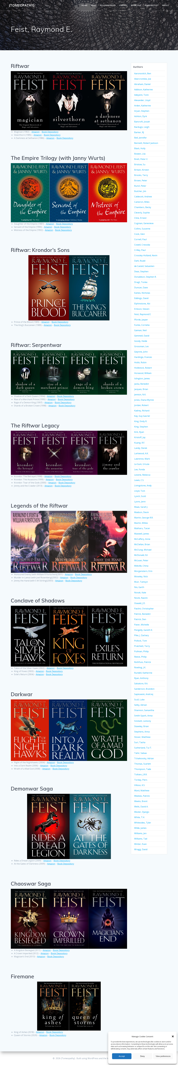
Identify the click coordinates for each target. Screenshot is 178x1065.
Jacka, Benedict (141, 383)
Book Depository (50, 131)
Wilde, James (140, 828)
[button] (172, 1036)
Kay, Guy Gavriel (142, 416)
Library (123, 5)
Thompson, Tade (142, 769)
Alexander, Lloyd (142, 100)
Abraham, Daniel (142, 84)
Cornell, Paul (140, 239)
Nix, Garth (139, 587)
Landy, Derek (140, 448)
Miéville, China (141, 565)
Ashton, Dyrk (140, 116)
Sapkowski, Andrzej (143, 694)
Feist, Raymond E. (142, 314)
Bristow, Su (139, 164)
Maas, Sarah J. (141, 506)
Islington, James (142, 378)
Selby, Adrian (140, 704)
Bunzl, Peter (140, 185)
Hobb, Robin (140, 362)
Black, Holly (139, 148)
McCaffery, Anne (142, 539)
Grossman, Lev (141, 346)
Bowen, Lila (139, 153)
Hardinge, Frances (143, 357)
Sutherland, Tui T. (143, 747)
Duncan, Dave (141, 287)
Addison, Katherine (143, 89)
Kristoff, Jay (139, 437)
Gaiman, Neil (140, 330)
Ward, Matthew (141, 790)
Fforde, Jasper (141, 319)
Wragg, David (140, 849)
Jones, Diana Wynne (144, 399)
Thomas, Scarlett (142, 763)
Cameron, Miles (141, 201)
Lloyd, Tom (139, 490)
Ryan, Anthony (141, 678)
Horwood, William (142, 373)
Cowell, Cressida (142, 244)
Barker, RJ (139, 132)
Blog (93, 5)
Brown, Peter (140, 180)
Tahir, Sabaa (140, 753)
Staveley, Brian (141, 726)
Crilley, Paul (140, 250)
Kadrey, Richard (141, 410)
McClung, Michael (142, 549)
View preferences (163, 1056)
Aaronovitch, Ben (142, 73)
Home (85, 5)
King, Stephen (141, 426)
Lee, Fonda (139, 469)
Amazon (35, 131)
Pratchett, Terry (142, 646)
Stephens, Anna (142, 731)
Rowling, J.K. (140, 667)
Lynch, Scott (140, 496)
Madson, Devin (141, 512)
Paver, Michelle (141, 624)
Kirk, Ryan (139, 432)
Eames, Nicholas (142, 292)
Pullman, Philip (141, 651)
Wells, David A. (141, 806)
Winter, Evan (140, 844)
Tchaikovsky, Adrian (144, 758)
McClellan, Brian (142, 544)
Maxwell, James (141, 533)
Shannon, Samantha (144, 710)
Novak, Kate (140, 592)
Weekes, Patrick (142, 795)
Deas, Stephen (141, 271)
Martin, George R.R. (143, 517)
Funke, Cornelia (141, 325)
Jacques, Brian (141, 389)
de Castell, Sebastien (144, 266)
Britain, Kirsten (141, 169)
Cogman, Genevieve (144, 223)
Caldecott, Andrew (143, 196)
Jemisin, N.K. (140, 394)
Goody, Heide (140, 341)
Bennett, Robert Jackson (146, 143)
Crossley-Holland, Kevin (145, 255)
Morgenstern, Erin (143, 571)
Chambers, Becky (142, 207)
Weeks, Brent (140, 801)
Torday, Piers (140, 779)
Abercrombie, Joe (142, 78)
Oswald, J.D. (139, 603)
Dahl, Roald (139, 260)
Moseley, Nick (141, 576)
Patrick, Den (140, 619)
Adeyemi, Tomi (141, 94)
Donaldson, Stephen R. (145, 276)
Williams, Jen (140, 833)
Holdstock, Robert (143, 367)
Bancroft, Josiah (142, 121)
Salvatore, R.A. (141, 683)
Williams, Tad (140, 838)
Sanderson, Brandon (144, 688)
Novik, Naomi (141, 597)
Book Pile (136, 5)
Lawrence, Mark (142, 458)
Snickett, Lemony (142, 721)
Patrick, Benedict (142, 614)
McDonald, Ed (141, 555)
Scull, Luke (139, 699)
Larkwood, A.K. (141, 453)
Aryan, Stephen (141, 111)
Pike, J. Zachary (141, 635)
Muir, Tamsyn (141, 581)
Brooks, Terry (141, 175)
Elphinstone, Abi (142, 303)
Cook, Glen (139, 234)
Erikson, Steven (141, 308)
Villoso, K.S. (139, 785)
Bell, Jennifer (140, 137)
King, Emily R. (140, 421)
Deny (142, 1056)
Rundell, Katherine (143, 672)
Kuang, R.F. (139, 442)
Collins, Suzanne (142, 228)
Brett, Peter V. (141, 159)
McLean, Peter (141, 560)
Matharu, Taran (142, 528)
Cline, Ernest (140, 218)
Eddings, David (141, 298)
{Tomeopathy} (21, 5)
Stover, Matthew (142, 737)
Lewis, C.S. (139, 480)
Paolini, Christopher (144, 608)
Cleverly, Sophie (142, 212)
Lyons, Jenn (140, 501)
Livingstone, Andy (143, 485)
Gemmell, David (141, 335)
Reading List (152, 5)
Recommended (108, 5)
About (165, 5)
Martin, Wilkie (141, 523)
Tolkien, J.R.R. (140, 774)
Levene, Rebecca (142, 474)
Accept (122, 1056)
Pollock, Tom (140, 640)
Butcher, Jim (140, 191)
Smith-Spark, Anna (143, 715)
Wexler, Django (141, 811)
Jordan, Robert (141, 405)
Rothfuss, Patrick (142, 662)
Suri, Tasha (139, 742)
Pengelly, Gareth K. (143, 630)
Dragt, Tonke (140, 282)
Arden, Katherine (142, 105)
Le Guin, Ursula (141, 464)
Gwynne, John (141, 351)
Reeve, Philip (140, 656)
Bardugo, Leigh (141, 127)
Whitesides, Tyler (142, 822)
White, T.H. (139, 817)
